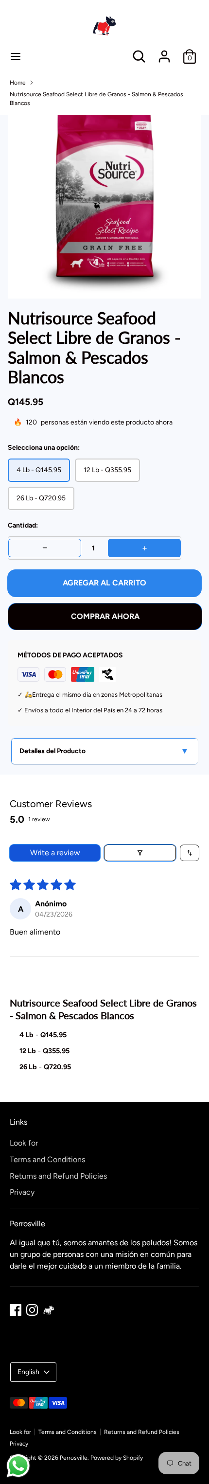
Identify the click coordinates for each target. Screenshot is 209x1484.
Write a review (55, 852)
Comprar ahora (105, 616)
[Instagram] (32, 1310)
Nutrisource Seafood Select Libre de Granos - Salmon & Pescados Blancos (96, 98)
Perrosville (73, 1457)
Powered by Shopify (116, 1457)
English (28, 1372)
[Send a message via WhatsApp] (18, 1465)
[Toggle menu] (15, 56)
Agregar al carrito (104, 582)
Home (18, 82)
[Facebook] (15, 1310)
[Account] (164, 52)
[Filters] (140, 853)
